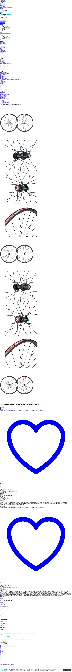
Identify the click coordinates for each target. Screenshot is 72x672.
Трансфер (2, 651)
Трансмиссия (2, 81)
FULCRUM (2, 629)
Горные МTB (2, 67)
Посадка (1, 83)
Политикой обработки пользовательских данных (51, 669)
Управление (2, 82)
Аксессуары (2, 23)
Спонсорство (2, 656)
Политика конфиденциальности (6, 7)
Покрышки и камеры (4, 78)
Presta (1, 625)
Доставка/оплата (3, 658)
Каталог (1, 41)
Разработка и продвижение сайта (6, 664)
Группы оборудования (4, 73)
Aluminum (2, 613)
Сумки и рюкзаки (3, 96)
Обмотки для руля (3, 95)
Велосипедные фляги (4, 98)
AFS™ (1, 621)
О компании (2, 3)
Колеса (1, 75)
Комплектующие (3, 21)
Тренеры (1, 650)
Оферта (1, 659)
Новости (1, 8)
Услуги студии (3, 1)
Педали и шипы (3, 76)
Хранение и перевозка (4, 94)
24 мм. (1, 617)
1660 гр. (1, 602)
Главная (3, 100)
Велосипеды (2, 19)
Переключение (3, 77)
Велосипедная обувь (4, 89)
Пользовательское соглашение (6, 645)
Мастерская (2, 649)
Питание (1, 24)
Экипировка (2, 22)
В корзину (3, 489)
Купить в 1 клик (8, 489)
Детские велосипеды (4, 69)
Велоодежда (2, 88)
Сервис (1, 2)
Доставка (2, 5)
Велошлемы (2, 87)
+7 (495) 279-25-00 (3, 10)
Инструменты (2, 74)
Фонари (1, 93)
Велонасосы (2, 97)
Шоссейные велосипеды (4, 66)
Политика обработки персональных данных (8, 646)
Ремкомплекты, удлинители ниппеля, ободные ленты (10, 79)
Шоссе (1, 598)
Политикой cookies (4, 670)
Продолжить (67, 670)
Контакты (2, 9)
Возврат (1, 660)
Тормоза (1, 80)
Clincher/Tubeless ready (4, 606)
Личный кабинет (3, 661)
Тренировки (2, 0)
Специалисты (2, 6)
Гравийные (2, 68)
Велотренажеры (3, 20)
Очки (1, 86)
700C (1, 610)
